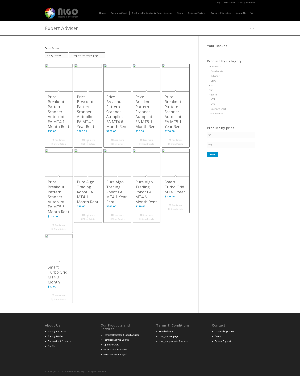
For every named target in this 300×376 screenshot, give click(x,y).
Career (218, 336)
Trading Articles (55, 336)
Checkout (250, 2)
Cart (241, 2)
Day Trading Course (224, 331)
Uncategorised (216, 113)
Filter (212, 154)
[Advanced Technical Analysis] (61, 13)
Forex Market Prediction (115, 349)
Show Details (59, 144)
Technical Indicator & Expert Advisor (121, 334)
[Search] (251, 13)
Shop (217, 2)
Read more (59, 140)
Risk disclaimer (166, 331)
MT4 (213, 99)
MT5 (213, 104)
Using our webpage (168, 336)
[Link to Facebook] (252, 371)
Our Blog (52, 346)
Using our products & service (173, 341)
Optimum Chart (218, 108)
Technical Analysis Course (116, 339)
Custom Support (223, 341)
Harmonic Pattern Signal (115, 354)
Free (211, 85)
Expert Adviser (218, 71)
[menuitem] (218, 2)
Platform (213, 94)
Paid (211, 90)
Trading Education (57, 331)
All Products (215, 66)
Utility (213, 80)
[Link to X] (247, 371)
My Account (229, 2)
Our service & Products (59, 341)
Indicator (215, 75)
